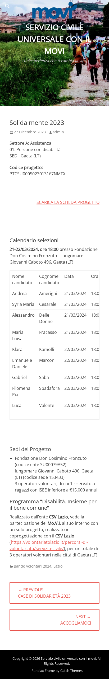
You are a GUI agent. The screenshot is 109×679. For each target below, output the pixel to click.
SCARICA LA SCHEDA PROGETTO (68, 202)
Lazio (57, 566)
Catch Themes (71, 670)
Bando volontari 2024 (32, 566)
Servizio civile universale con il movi (54, 39)
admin (58, 131)
